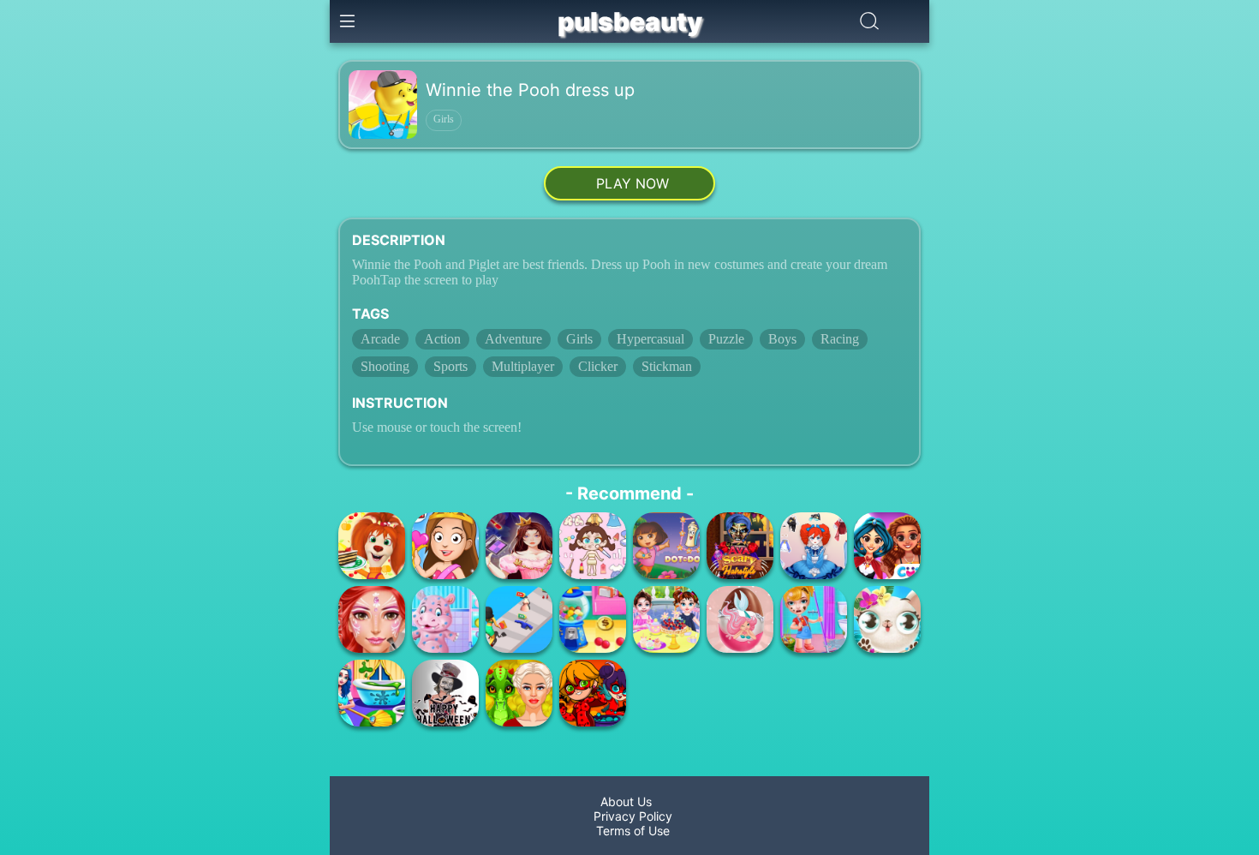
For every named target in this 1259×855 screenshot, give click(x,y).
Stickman (666, 366)
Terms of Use (629, 830)
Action (442, 339)
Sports (450, 366)
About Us (629, 801)
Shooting (385, 366)
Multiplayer (523, 366)
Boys (782, 339)
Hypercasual (650, 339)
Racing (839, 339)
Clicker (598, 366)
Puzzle (726, 339)
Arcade (380, 339)
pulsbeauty (630, 21)
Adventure (513, 339)
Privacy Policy (629, 816)
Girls (443, 119)
